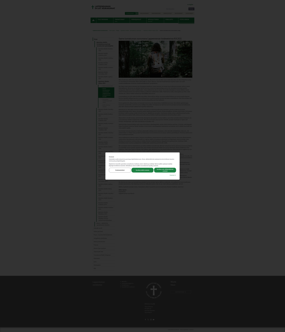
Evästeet (173, 175)
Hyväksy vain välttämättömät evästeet (165, 170)
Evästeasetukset (120, 170)
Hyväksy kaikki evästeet (142, 170)
